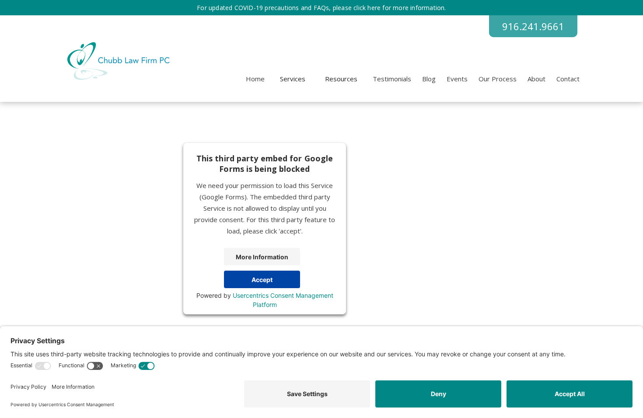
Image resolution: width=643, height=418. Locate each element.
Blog (429, 78)
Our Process (498, 78)
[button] (292, 78)
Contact (568, 78)
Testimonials (392, 78)
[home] (117, 61)
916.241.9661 (533, 26)
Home (255, 78)
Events (457, 78)
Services (292, 78)
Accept (262, 279)
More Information (262, 257)
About (536, 78)
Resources (341, 78)
